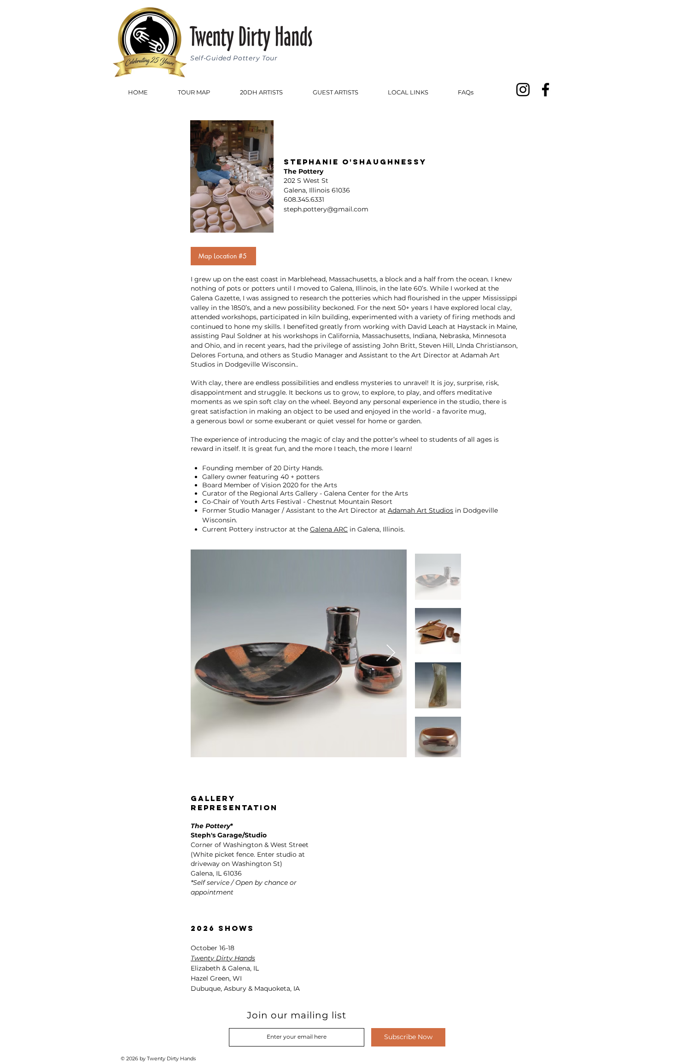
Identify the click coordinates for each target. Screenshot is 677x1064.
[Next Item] (390, 653)
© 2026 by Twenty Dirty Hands (159, 1058)
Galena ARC (329, 529)
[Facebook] (545, 90)
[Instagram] (523, 90)
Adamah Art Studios (420, 510)
